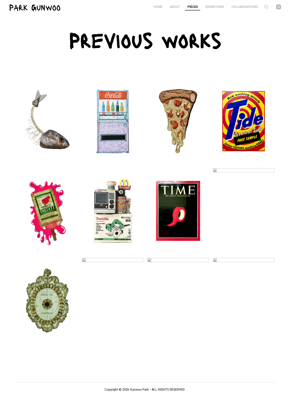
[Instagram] (278, 7)
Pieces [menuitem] (192, 7)
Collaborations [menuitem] (244, 7)
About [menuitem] (175, 7)
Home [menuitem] (158, 7)
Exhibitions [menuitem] (214, 7)
